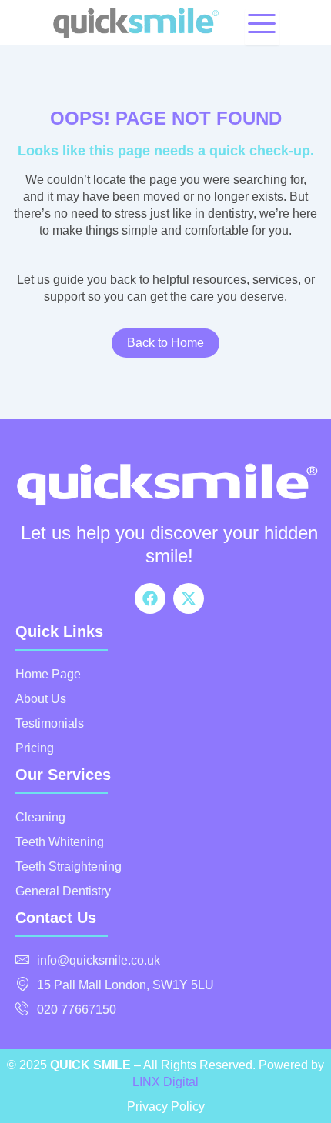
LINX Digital (165, 1081)
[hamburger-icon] (262, 27)
